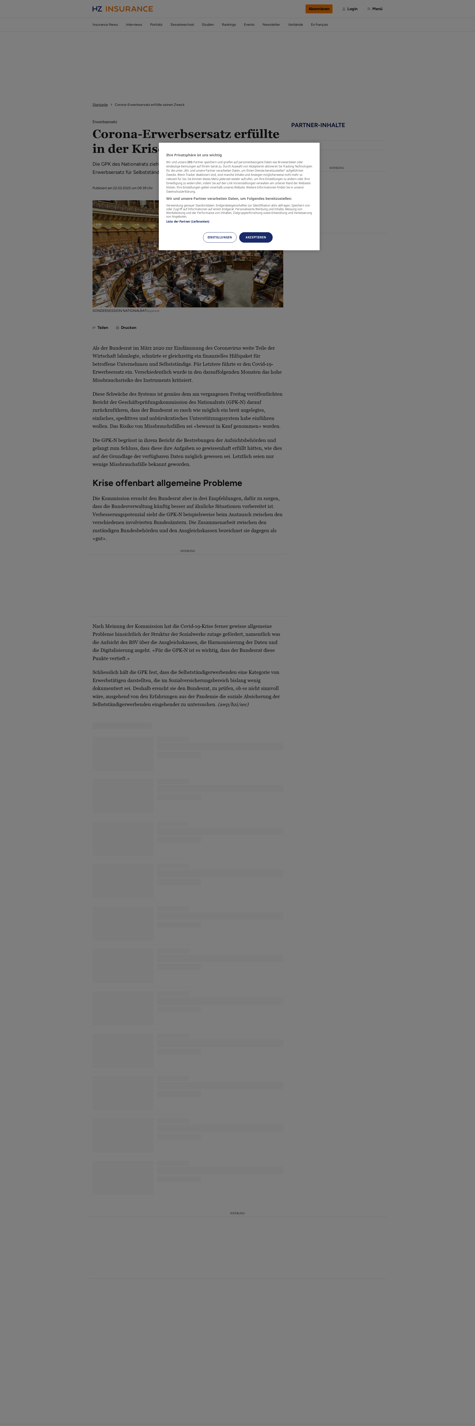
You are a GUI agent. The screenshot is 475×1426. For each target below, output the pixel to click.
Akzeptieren (256, 237)
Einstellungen (220, 237)
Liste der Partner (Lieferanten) (188, 221)
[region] (239, 196)
